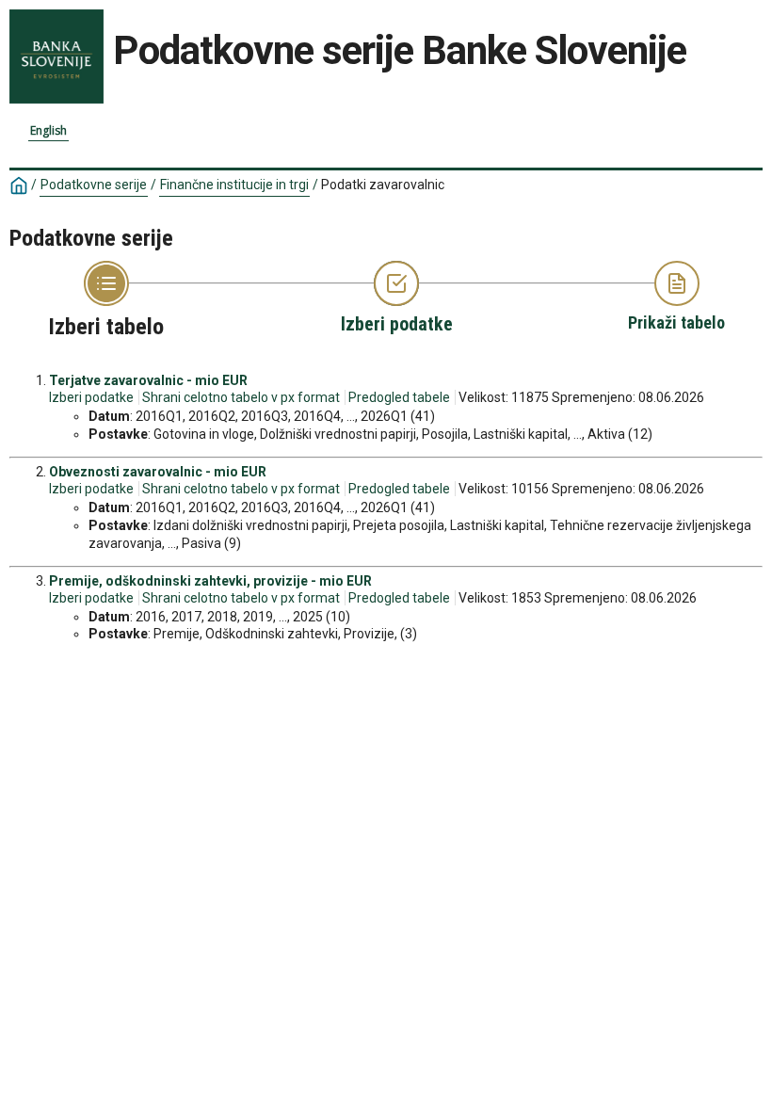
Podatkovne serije (93, 184)
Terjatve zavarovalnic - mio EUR (148, 380)
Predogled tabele (399, 397)
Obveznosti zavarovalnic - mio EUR (157, 471)
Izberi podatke (91, 397)
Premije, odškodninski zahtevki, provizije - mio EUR (210, 580)
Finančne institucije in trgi (234, 184)
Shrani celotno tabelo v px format (241, 397)
